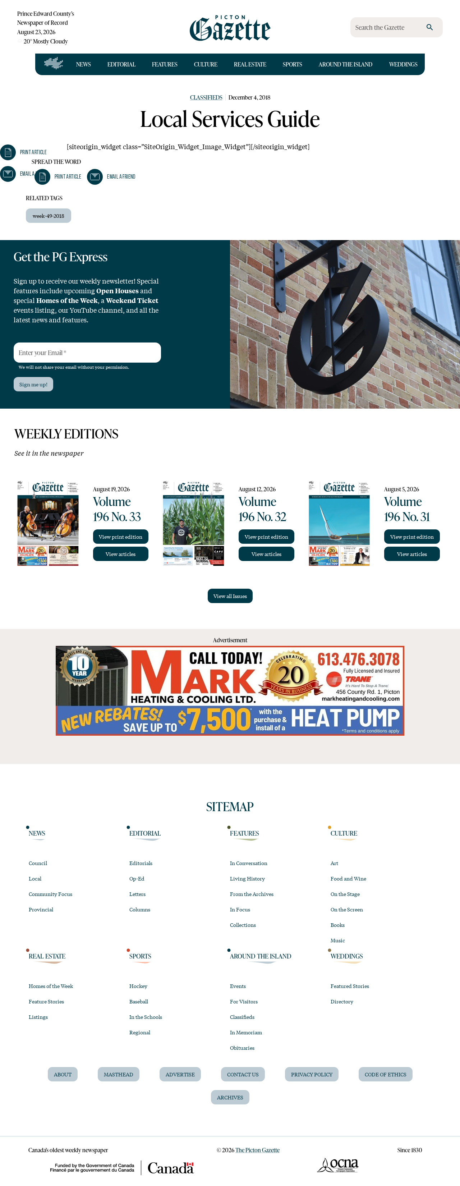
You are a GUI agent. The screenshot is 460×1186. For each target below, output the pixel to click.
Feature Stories (46, 1001)
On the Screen (347, 909)
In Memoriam (246, 1032)
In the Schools (145, 1016)
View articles (120, 553)
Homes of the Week (51, 985)
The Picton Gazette (257, 1150)
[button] (58, 177)
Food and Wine (348, 878)
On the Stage (345, 893)
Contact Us (243, 1074)
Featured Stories (350, 985)
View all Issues (230, 595)
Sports (292, 64)
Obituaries (242, 1047)
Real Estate (250, 64)
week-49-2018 (48, 215)
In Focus (240, 909)
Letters (137, 893)
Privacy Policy (311, 1074)
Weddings (403, 64)
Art (334, 862)
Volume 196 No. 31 (407, 508)
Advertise (180, 1074)
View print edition (120, 536)
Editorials (140, 862)
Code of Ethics (385, 1074)
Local (35, 878)
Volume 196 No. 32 (262, 508)
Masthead (118, 1074)
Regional (139, 1032)
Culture (205, 64)
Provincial (41, 909)
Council (38, 862)
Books (338, 924)
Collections (243, 924)
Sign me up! (33, 384)
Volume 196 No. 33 (117, 508)
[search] (430, 27)
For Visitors (244, 1001)
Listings (38, 1016)
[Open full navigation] (53, 64)
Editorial (121, 64)
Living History (247, 878)
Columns (139, 909)
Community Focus (50, 893)
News (83, 64)
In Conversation (248, 862)
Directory (342, 1001)
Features (165, 64)
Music (338, 940)
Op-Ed (136, 878)
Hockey (138, 985)
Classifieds (206, 97)
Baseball (138, 1001)
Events (238, 985)
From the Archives (251, 893)
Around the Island (345, 64)
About (63, 1074)
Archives (230, 1097)
